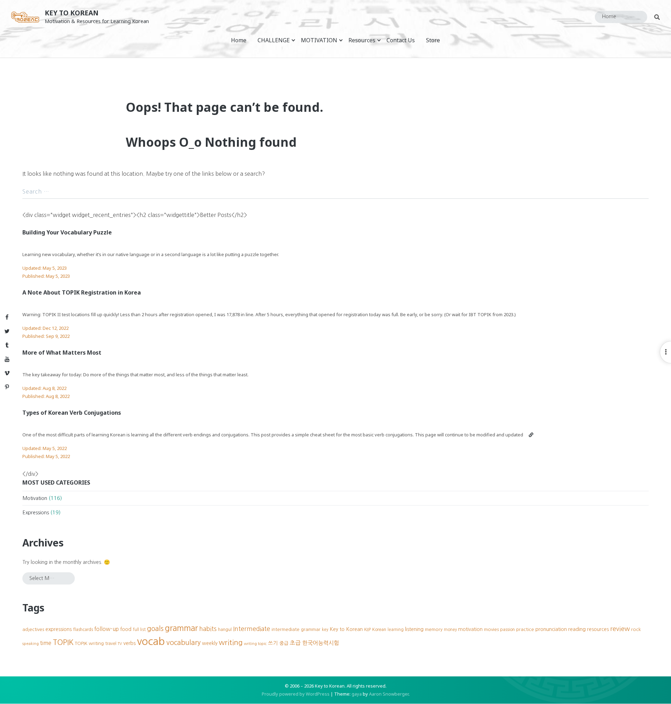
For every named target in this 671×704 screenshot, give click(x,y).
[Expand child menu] (293, 40)
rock (636, 629)
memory (433, 629)
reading (577, 629)
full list (139, 629)
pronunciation (551, 629)
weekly (209, 643)
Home (238, 40)
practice (525, 629)
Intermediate (251, 629)
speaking (30, 644)
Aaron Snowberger (389, 694)
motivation (470, 629)
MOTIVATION (319, 40)
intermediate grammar (296, 629)
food (125, 629)
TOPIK (63, 642)
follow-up (106, 629)
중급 (283, 643)
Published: (46, 276)
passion (507, 629)
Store (433, 40)
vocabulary (183, 642)
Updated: (44, 268)
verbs (129, 643)
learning (396, 629)
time (45, 643)
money (450, 629)
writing (231, 642)
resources (598, 629)
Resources (361, 40)
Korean (379, 629)
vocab (151, 641)
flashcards (83, 629)
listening (414, 629)
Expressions (35, 512)
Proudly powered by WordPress (296, 694)
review (620, 628)
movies (491, 629)
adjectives (33, 629)
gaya (357, 694)
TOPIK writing (89, 643)
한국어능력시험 (320, 643)
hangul (225, 629)
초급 (295, 643)
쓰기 (273, 643)
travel (110, 643)
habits (208, 629)
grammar (181, 628)
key (325, 629)
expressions (58, 629)
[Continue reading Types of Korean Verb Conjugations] (531, 434)
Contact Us (401, 40)
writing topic (255, 644)
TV (120, 644)
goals (155, 628)
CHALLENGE (274, 40)
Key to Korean (72, 12)
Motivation (34, 498)
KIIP (367, 629)
